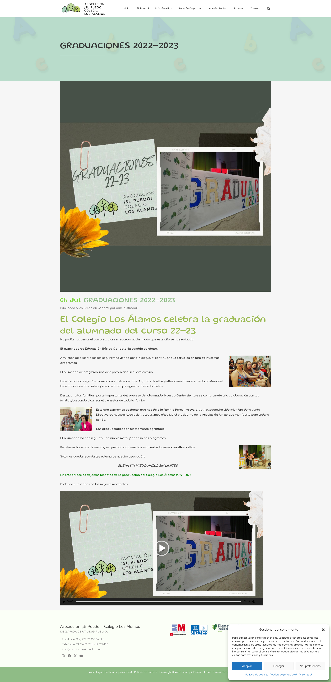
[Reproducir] (64, 601)
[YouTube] (81, 656)
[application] (161, 548)
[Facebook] (69, 656)
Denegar (278, 666)
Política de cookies (256, 674)
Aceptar (247, 666)
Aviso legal (305, 674)
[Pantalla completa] (260, 601)
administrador (126, 308)
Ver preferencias (310, 666)
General (103, 308)
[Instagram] (63, 656)
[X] (75, 656)
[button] (323, 630)
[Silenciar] (253, 601)
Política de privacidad (283, 674)
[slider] (158, 601)
